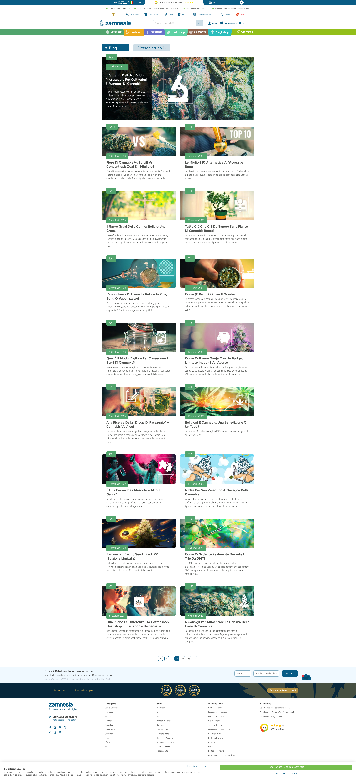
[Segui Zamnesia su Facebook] (50, 727)
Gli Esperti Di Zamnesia (165, 742)
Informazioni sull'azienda (217, 712)
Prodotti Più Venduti (164, 721)
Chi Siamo (160, 725)
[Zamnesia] (124, 23)
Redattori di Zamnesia (165, 738)
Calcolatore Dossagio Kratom (271, 716)
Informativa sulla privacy (196, 766)
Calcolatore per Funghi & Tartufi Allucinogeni (277, 712)
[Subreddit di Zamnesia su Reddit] (55, 732)
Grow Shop (109, 734)
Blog (158, 712)
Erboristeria (109, 721)
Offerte (107, 742)
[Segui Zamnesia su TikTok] (50, 732)
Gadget (107, 738)
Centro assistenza (215, 708)
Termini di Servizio (98, 679)
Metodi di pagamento (216, 716)
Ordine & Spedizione (215, 721)
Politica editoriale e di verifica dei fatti (222, 755)
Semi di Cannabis (111, 708)
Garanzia (211, 742)
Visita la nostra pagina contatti (64, 720)
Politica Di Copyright (216, 751)
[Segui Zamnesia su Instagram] (55, 727)
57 (183, 658)
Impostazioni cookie (286, 773)
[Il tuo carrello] (242, 23)
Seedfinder (161, 708)
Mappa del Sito (162, 751)
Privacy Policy (84, 679)
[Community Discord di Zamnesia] (60, 732)
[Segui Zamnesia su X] (65, 727)
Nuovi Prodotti (162, 716)
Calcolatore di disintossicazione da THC (275, 708)
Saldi (107, 746)
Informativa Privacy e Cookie (219, 729)
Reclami (211, 746)
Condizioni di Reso (215, 734)
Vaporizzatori (110, 716)
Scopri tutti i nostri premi (283, 690)
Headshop (109, 712)
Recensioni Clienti (163, 729)
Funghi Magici (110, 729)
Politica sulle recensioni (217, 738)
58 (189, 658)
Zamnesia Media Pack (165, 734)
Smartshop (109, 725)
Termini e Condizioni (216, 725)
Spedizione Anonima (164, 746)
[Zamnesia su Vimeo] (60, 727)
